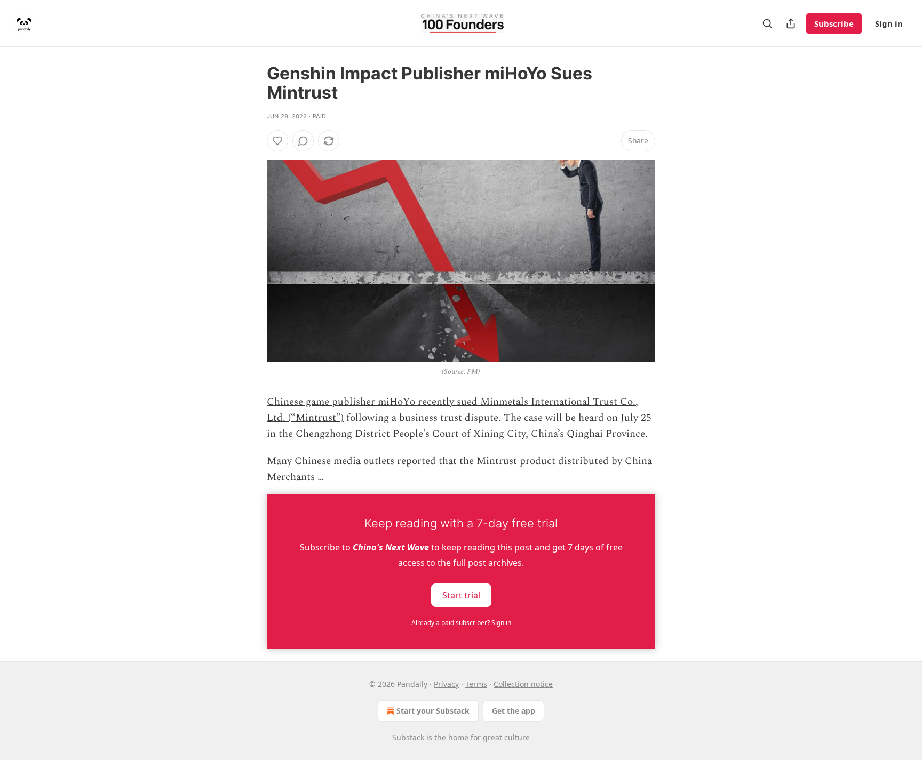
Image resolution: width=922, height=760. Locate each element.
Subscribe (834, 23)
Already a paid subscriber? (461, 622)
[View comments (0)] (303, 140)
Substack (408, 737)
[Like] (277, 140)
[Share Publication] (790, 23)
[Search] (767, 23)
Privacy (446, 684)
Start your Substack (433, 711)
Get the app (513, 711)
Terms (476, 684)
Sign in (889, 23)
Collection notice (523, 684)
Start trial (461, 595)
